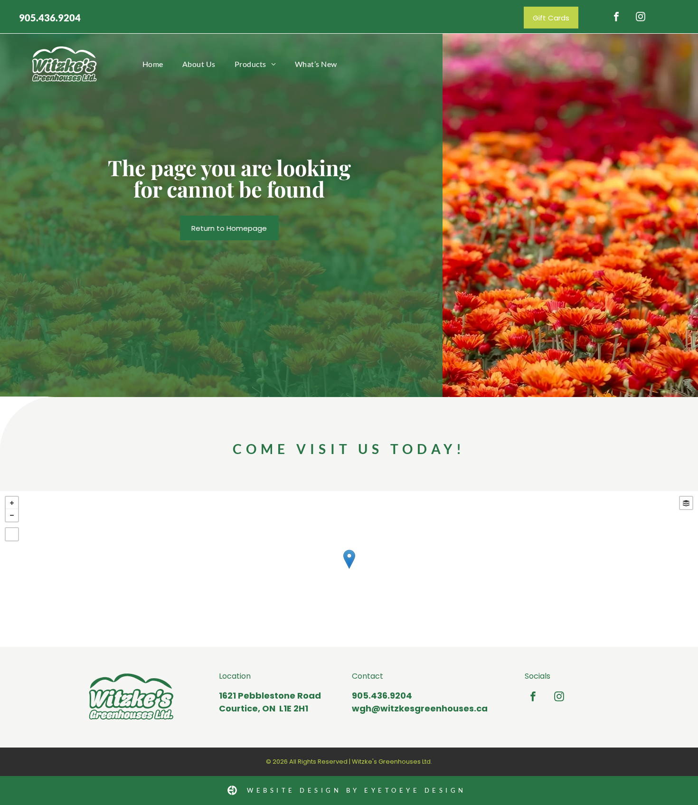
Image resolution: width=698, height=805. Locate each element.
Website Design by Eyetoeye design (356, 790)
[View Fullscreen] (12, 534)
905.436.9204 (50, 17)
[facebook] (616, 17)
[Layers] (686, 503)
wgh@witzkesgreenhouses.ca (420, 708)
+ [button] (12, 503)
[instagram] (640, 17)
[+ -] (349, 569)
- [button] (12, 515)
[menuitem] (153, 64)
